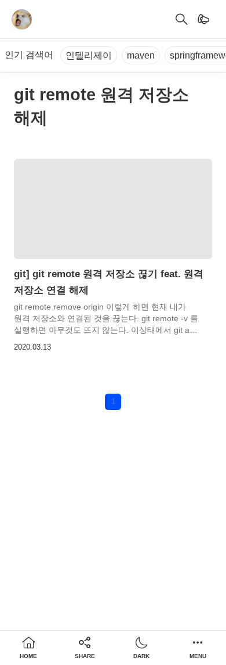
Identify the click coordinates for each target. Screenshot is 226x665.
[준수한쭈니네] (22, 19)
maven (141, 55)
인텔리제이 (88, 55)
